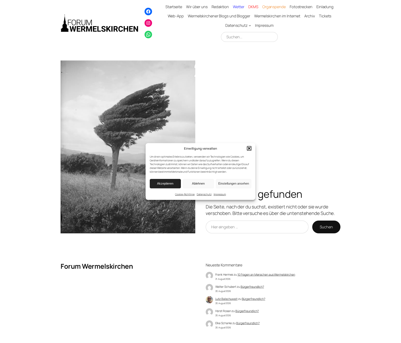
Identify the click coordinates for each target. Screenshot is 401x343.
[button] (249, 148)
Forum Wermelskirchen (97, 266)
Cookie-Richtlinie (184, 194)
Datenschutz (204, 194)
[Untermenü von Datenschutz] (250, 25)
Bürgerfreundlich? (252, 287)
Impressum (220, 194)
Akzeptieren (165, 183)
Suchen (326, 226)
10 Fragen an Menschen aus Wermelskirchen (266, 274)
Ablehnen (198, 183)
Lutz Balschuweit (226, 299)
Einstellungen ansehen (233, 183)
